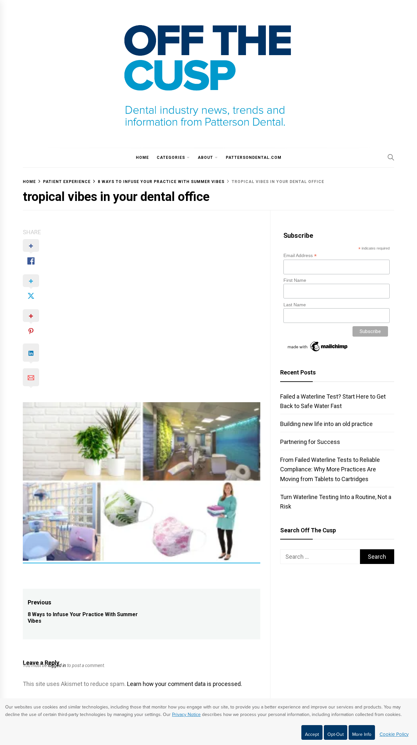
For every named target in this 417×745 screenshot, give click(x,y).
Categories (171, 157)
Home (142, 157)
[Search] (391, 157)
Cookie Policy (394, 734)
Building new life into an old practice (326, 423)
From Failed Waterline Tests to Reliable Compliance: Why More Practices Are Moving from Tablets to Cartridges (330, 469)
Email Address (300, 255)
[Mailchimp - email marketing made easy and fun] (317, 351)
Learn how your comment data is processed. (184, 683)
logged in (57, 665)
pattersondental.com (253, 157)
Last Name (294, 304)
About (205, 157)
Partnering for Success (310, 441)
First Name (294, 280)
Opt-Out (335, 734)
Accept (312, 734)
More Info (361, 734)
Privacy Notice (186, 714)
